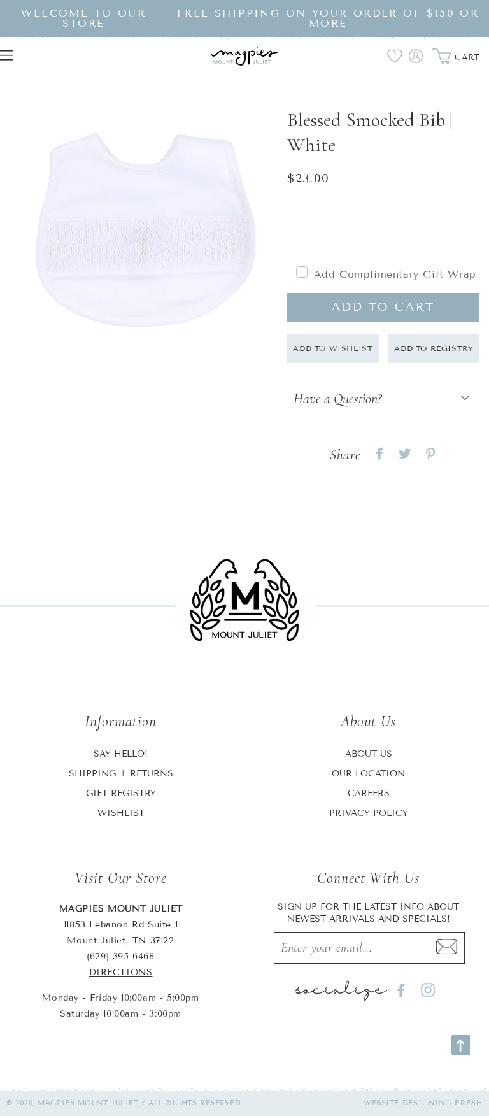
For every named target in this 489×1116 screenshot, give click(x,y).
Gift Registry (121, 793)
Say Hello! (121, 753)
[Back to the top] (460, 1045)
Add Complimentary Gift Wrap (395, 274)
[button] (383, 399)
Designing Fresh (442, 1102)
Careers (369, 793)
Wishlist (121, 813)
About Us (368, 753)
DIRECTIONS (121, 972)
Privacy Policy (368, 813)
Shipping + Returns (121, 773)
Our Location (368, 773)
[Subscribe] (447, 947)
